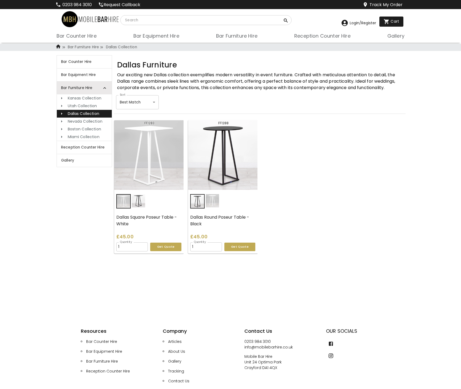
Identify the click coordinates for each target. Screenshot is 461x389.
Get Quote (166, 246)
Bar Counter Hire (101, 341)
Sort (122, 95)
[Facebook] (331, 344)
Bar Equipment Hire (104, 351)
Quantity (126, 242)
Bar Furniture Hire (83, 47)
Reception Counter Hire (108, 371)
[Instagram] (331, 356)
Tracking (176, 371)
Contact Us (178, 381)
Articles (175, 341)
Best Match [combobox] (130, 102)
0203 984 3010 (257, 341)
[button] (84, 98)
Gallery (174, 361)
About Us (176, 351)
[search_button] (286, 21)
